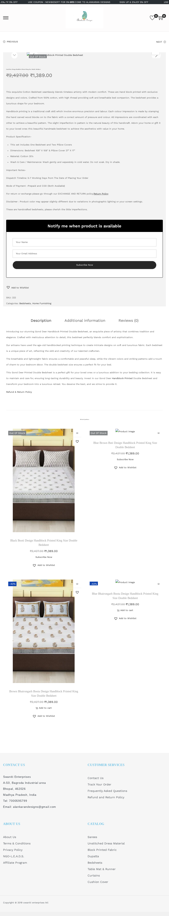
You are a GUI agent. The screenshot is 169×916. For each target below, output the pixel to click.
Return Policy (101, 193)
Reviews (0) (128, 320)
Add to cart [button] (45, 708)
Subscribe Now (43, 557)
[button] (17, 288)
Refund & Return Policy (19, 392)
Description (41, 320)
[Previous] (33, 55)
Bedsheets (25, 303)
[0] (152, 17)
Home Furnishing (41, 303)
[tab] (41, 320)
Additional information (85, 320)
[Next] (156, 55)
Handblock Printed (122, 378)
